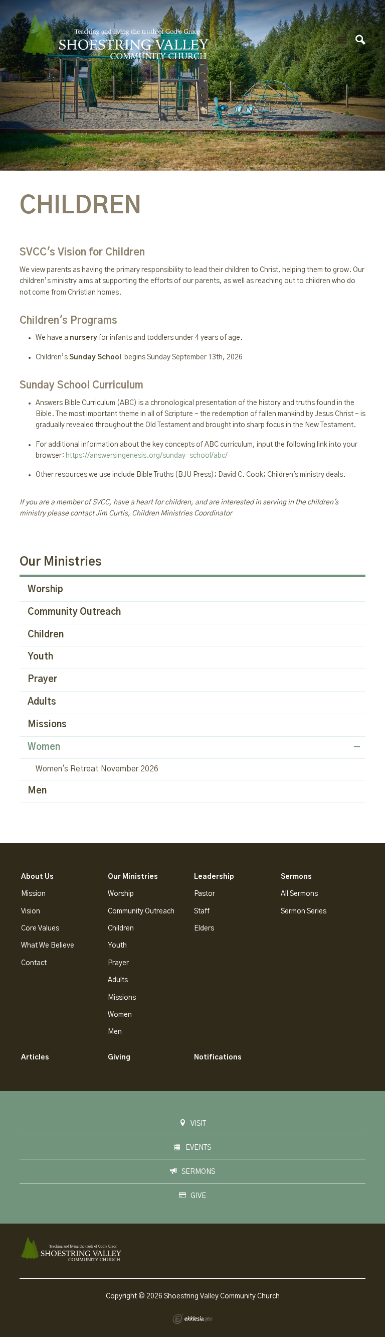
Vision (30, 911)
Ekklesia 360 (192, 1319)
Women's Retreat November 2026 (97, 769)
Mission (33, 893)
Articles (35, 1057)
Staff (202, 911)
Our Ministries (61, 562)
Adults (42, 702)
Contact (34, 963)
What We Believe (47, 945)
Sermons (296, 876)
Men (37, 790)
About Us (37, 876)
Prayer (42, 679)
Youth (40, 656)
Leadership (214, 876)
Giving (119, 1057)
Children (46, 634)
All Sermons (299, 893)
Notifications (218, 1057)
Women (44, 747)
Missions (47, 724)
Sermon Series (303, 911)
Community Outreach (74, 612)
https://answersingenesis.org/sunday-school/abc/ (147, 455)
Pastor (204, 893)
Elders (204, 928)
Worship (45, 589)
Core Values (40, 928)
